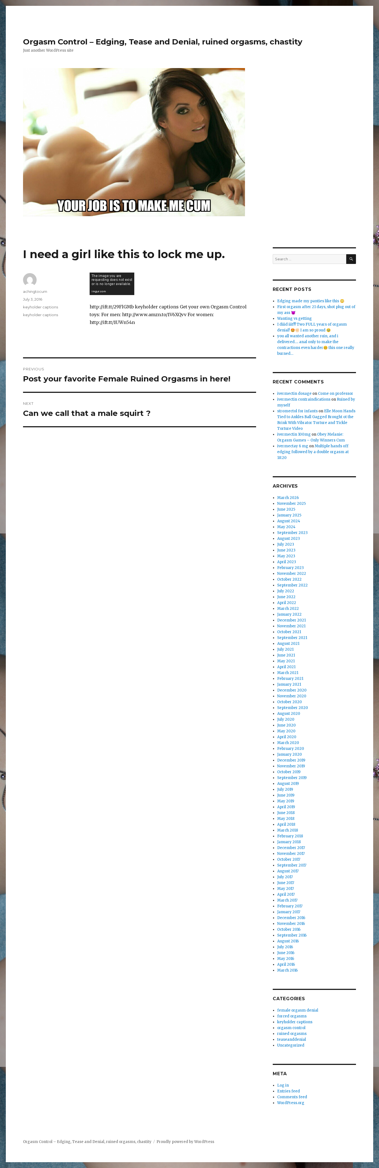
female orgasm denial (297, 1010)
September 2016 (292, 935)
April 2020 (286, 737)
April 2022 (286, 602)
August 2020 (288, 713)
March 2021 (287, 672)
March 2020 (288, 742)
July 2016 (285, 947)
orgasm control (291, 1027)
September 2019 (292, 777)
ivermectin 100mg (294, 434)
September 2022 (292, 585)
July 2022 (285, 591)
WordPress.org (290, 1102)
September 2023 (292, 532)
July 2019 (285, 789)
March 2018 (287, 830)
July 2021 (285, 649)
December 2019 (291, 760)
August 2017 (288, 871)
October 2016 (288, 929)
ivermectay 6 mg (292, 446)
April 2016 (286, 964)
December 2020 (292, 690)
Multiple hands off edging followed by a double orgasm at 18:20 (313, 452)
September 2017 (291, 865)
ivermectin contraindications (303, 399)
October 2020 (289, 702)
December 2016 (291, 917)
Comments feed (292, 1097)
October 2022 (289, 579)
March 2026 (288, 497)
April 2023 (286, 562)
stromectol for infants (297, 411)
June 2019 (285, 795)
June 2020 (286, 725)
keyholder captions (40, 307)
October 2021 (289, 632)
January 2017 (288, 912)
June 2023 (286, 550)
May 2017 (285, 888)
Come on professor (335, 393)
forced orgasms (292, 1016)
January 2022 (289, 614)
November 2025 (291, 503)
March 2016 (287, 970)
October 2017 (288, 859)
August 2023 (288, 538)
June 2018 (286, 812)
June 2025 (286, 509)
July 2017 (285, 877)
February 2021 (290, 678)
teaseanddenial (291, 1039)
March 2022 (288, 608)
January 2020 (289, 754)
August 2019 (288, 783)
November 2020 (291, 696)
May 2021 (286, 661)
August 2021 (288, 643)
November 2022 (291, 573)
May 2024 (286, 527)
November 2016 (291, 923)
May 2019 (285, 801)
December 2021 (291, 620)
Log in (283, 1085)
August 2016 (288, 941)
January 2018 (289, 842)
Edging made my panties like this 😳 (310, 301)
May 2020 (286, 731)
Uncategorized (290, 1045)
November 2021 (291, 626)
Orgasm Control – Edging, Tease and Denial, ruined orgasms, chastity (162, 41)
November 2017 (291, 853)
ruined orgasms (292, 1033)
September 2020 (292, 707)
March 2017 (287, 900)
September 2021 (292, 637)
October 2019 (288, 772)
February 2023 (290, 567)
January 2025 (289, 515)
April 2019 (286, 807)
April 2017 (286, 894)
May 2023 (286, 556)
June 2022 (286, 597)
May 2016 (285, 958)
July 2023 (285, 544)
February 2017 (289, 906)
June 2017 (285, 882)
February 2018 (290, 836)
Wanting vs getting (294, 318)
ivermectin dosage (294, 393)
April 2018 (286, 824)
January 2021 (289, 684)
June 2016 (285, 952)
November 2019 (291, 766)
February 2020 (290, 748)
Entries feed (288, 1091)
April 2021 (286, 667)
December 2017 (291, 847)
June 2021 (286, 655)
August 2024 (288, 521)
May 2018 (285, 818)
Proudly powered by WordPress (185, 1141)
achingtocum (35, 291)
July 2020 (285, 719)
